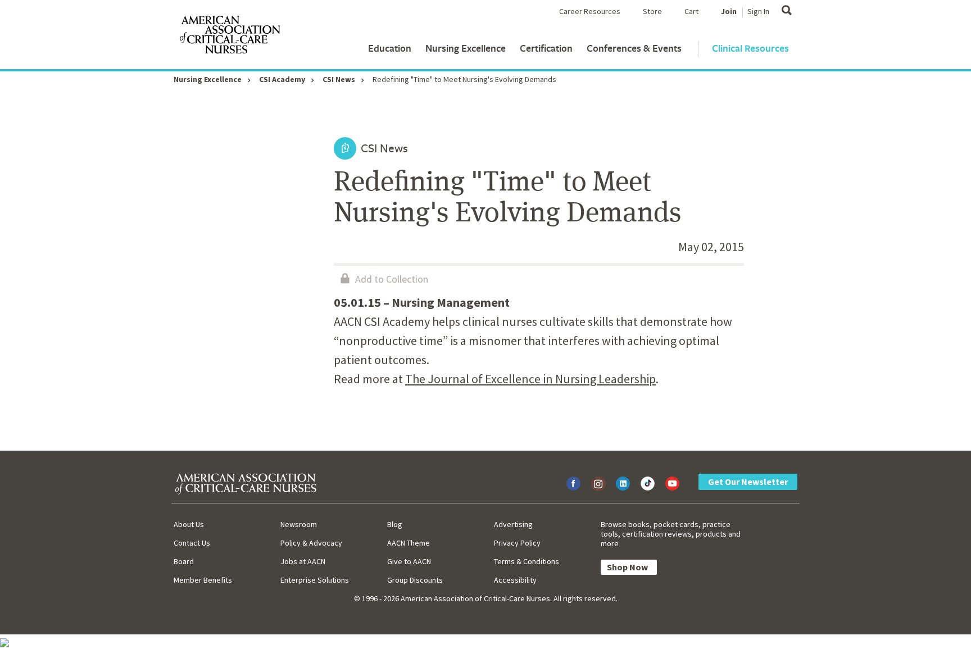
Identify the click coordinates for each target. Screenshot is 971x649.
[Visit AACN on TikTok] (647, 483)
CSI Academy (282, 79)
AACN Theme (408, 543)
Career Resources (589, 11)
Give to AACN (409, 561)
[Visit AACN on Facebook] (573, 483)
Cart (691, 11)
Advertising (513, 524)
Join (729, 11)
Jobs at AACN (302, 561)
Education (389, 48)
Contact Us (192, 543)
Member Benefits (203, 580)
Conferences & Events (634, 48)
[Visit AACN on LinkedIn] (623, 483)
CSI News (339, 79)
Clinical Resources (750, 48)
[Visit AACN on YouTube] (672, 483)
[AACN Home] (229, 37)
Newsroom (298, 524)
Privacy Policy (517, 543)
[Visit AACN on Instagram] (598, 483)
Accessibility (515, 580)
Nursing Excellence (465, 48)
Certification (546, 48)
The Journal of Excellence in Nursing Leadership (530, 379)
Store (652, 11)
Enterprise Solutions (314, 580)
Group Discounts (415, 580)
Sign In (758, 11)
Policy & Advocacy (311, 543)
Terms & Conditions (526, 561)
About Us (189, 524)
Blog (394, 524)
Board (184, 561)
